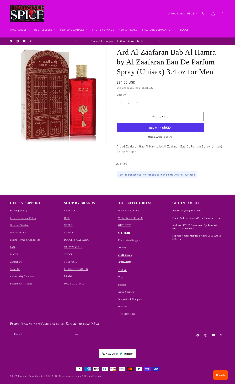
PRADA (68, 276)
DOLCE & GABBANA (76, 239)
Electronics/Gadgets (129, 240)
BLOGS (14, 254)
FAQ (12, 247)
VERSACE (70, 210)
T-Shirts (122, 270)
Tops (120, 277)
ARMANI (69, 232)
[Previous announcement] (75, 41)
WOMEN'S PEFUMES (130, 218)
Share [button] (123, 163)
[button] (20, 30)
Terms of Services (19, 225)
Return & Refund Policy (23, 218)
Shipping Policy (18, 210)
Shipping (121, 87)
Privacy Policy (18, 232)
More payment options (160, 136)
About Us (15, 269)
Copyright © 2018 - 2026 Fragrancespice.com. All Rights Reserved (68, 376)
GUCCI (68, 254)
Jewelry (122, 247)
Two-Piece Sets (126, 313)
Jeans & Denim (126, 291)
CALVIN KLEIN (73, 247)
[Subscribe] (76, 334)
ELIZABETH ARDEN (76, 269)
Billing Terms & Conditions (25, 239)
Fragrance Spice (26, 376)
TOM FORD (70, 261)
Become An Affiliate (21, 283)
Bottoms (122, 306)
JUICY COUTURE (74, 283)
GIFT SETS (124, 225)
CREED (68, 225)
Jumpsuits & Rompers (130, 299)
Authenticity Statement (22, 276)
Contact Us (16, 261)
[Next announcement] (159, 41)
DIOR (67, 218)
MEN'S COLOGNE (128, 210)
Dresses (122, 284)
